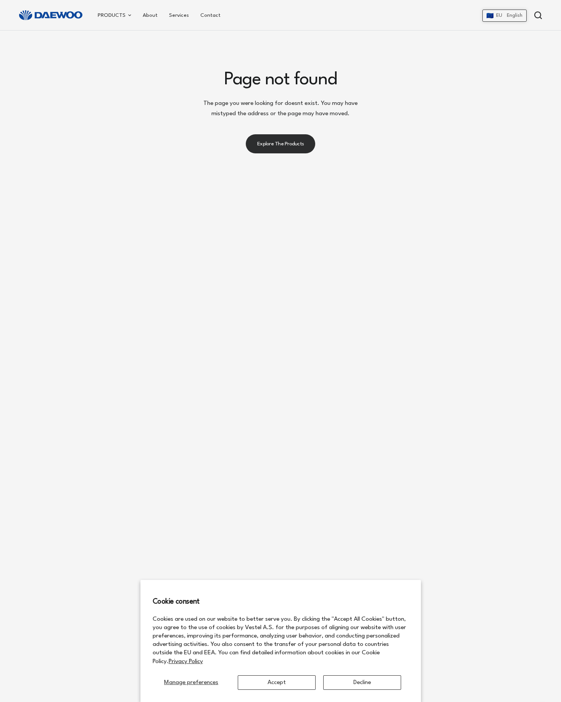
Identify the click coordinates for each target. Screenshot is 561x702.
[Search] (536, 15)
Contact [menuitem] (210, 15)
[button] (504, 15)
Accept (277, 682)
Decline (362, 682)
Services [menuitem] (179, 15)
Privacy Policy (186, 662)
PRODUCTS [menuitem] (112, 15)
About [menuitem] (150, 15)
